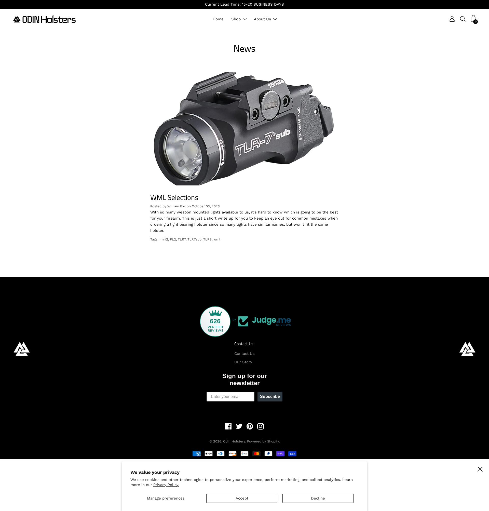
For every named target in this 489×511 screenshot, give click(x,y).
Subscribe (270, 396)
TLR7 (182, 239)
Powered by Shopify (263, 441)
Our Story (243, 362)
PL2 (173, 239)
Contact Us (243, 343)
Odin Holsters (234, 441)
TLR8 (207, 239)
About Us (262, 19)
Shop (236, 19)
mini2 (163, 239)
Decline (318, 498)
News (244, 48)
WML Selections (174, 197)
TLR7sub (194, 239)
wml (216, 239)
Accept (242, 498)
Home (218, 19)
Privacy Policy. (166, 484)
